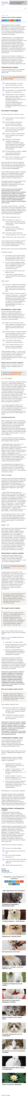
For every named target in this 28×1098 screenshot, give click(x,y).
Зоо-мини (5, 2)
